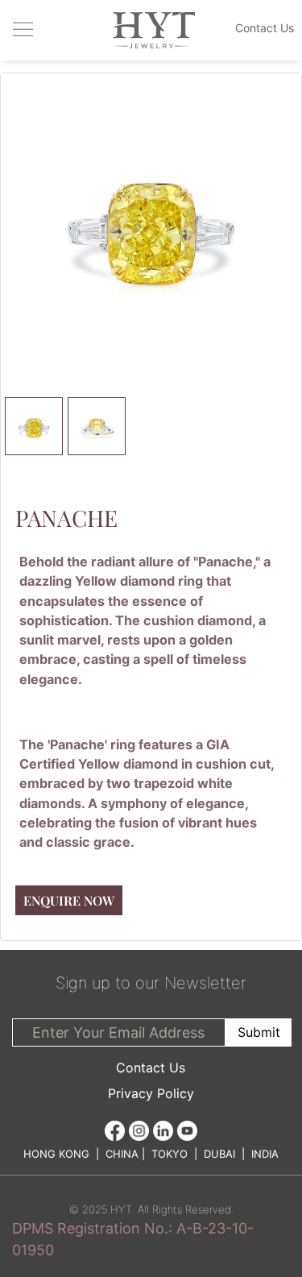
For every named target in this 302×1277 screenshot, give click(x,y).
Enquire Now (68, 900)
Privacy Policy (151, 1093)
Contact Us (150, 1067)
